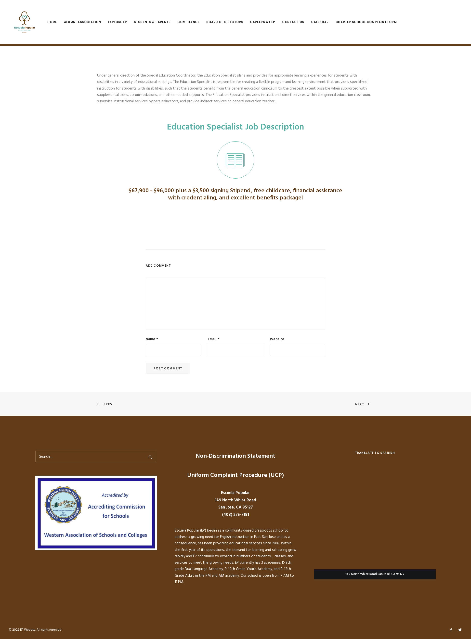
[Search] (96, 456)
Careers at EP (262, 22)
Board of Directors (224, 22)
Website (277, 339)
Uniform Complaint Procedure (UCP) (235, 475)
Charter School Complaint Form (366, 22)
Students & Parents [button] (152, 22)
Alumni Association (82, 22)
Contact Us (293, 22)
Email (214, 339)
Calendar (320, 22)
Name (152, 339)
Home (52, 22)
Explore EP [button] (117, 22)
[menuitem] (53, 22)
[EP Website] (24, 22)
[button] (235, 160)
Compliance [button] (188, 22)
